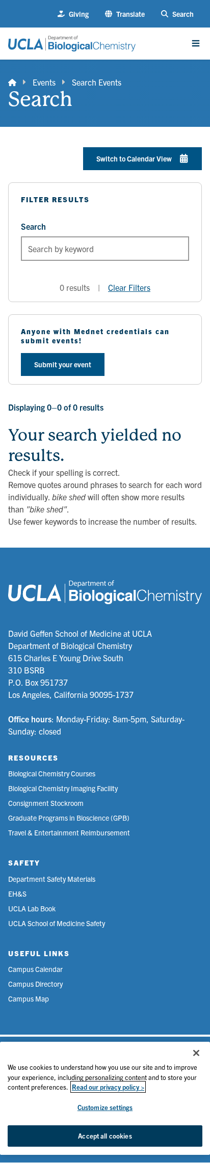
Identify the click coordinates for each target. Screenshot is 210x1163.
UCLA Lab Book (32, 908)
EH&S (17, 893)
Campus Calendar (35, 968)
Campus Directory (35, 983)
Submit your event (62, 364)
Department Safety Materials (51, 878)
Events (44, 82)
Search (33, 226)
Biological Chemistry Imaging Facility (63, 788)
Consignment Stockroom (46, 802)
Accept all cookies (105, 1135)
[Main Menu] (196, 43)
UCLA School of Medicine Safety (56, 923)
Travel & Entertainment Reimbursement (69, 832)
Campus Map (28, 998)
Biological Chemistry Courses (51, 773)
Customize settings (105, 1107)
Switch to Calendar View (134, 158)
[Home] (12, 82)
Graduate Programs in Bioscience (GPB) (68, 817)
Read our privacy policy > (108, 1087)
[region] (105, 1098)
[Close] (196, 1053)
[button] (125, 14)
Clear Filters (129, 287)
